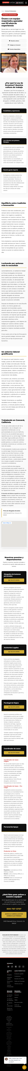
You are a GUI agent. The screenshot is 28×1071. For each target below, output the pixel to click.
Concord (16, 995)
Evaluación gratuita (18, 973)
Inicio (2, 11)
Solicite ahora (14, 580)
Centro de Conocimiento (17, 1005)
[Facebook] (15, 966)
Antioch (16, 997)
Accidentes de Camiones (10, 999)
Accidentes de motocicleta (9, 1004)
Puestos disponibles (15, 49)
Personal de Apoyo (10, 982)
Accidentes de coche (9, 995)
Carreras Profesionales (10, 986)
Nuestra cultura (15, 40)
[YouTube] (8, 966)
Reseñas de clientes (19, 978)
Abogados (9, 974)
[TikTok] (12, 966)
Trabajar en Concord (14, 45)
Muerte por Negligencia (10, 1009)
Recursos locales (18, 1002)
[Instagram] (19, 966)
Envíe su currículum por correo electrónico (14, 915)
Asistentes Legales (9, 978)
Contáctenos (17, 976)
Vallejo (15, 1000)
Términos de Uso (18, 983)
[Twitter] (23, 966)
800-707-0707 (14, 909)
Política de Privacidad (19, 981)
